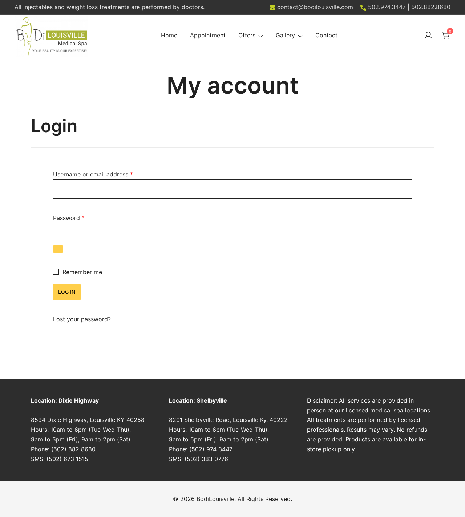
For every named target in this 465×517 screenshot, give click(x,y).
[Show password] (58, 249)
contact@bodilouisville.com (315, 7)
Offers (246, 35)
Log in (67, 292)
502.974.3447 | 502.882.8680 (409, 7)
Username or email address (93, 174)
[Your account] (428, 35)
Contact (326, 35)
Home (169, 35)
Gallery (285, 35)
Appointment (208, 35)
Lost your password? (82, 319)
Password (69, 217)
